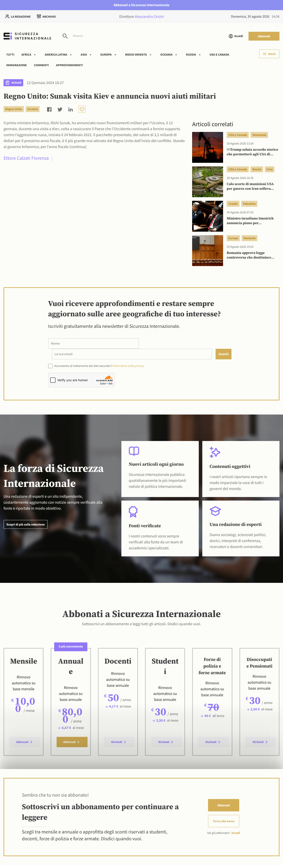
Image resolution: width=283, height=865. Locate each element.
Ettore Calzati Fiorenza (26, 158)
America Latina (56, 54)
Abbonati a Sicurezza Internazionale (142, 5)
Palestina (249, 204)
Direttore (141, 16)
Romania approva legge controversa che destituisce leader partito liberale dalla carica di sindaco (249, 255)
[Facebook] (49, 109)
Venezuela (259, 135)
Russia (191, 54)
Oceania (166, 54)
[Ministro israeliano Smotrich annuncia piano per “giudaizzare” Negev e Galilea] (207, 216)
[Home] (27, 36)
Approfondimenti (69, 65)
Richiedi (116, 742)
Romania (249, 238)
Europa (106, 54)
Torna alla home (224, 821)
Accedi (238, 36)
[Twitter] (60, 109)
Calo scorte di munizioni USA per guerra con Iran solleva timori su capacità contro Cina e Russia (252, 186)
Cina (270, 169)
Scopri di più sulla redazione (25, 524)
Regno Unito (13, 109)
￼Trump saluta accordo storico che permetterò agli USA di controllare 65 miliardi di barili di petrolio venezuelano (252, 152)
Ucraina (32, 109)
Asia (84, 54)
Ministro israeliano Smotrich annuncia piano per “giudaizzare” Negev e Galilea (250, 221)
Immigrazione (16, 65)
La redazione (21, 17)
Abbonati (264, 36)
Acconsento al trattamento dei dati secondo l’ (99, 366)
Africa (26, 54)
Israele (232, 204)
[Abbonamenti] (82, 109)
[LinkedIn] (70, 109)
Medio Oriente (136, 54)
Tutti (10, 54)
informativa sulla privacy (128, 366)
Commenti (41, 65)
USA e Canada (219, 54)
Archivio (49, 17)
